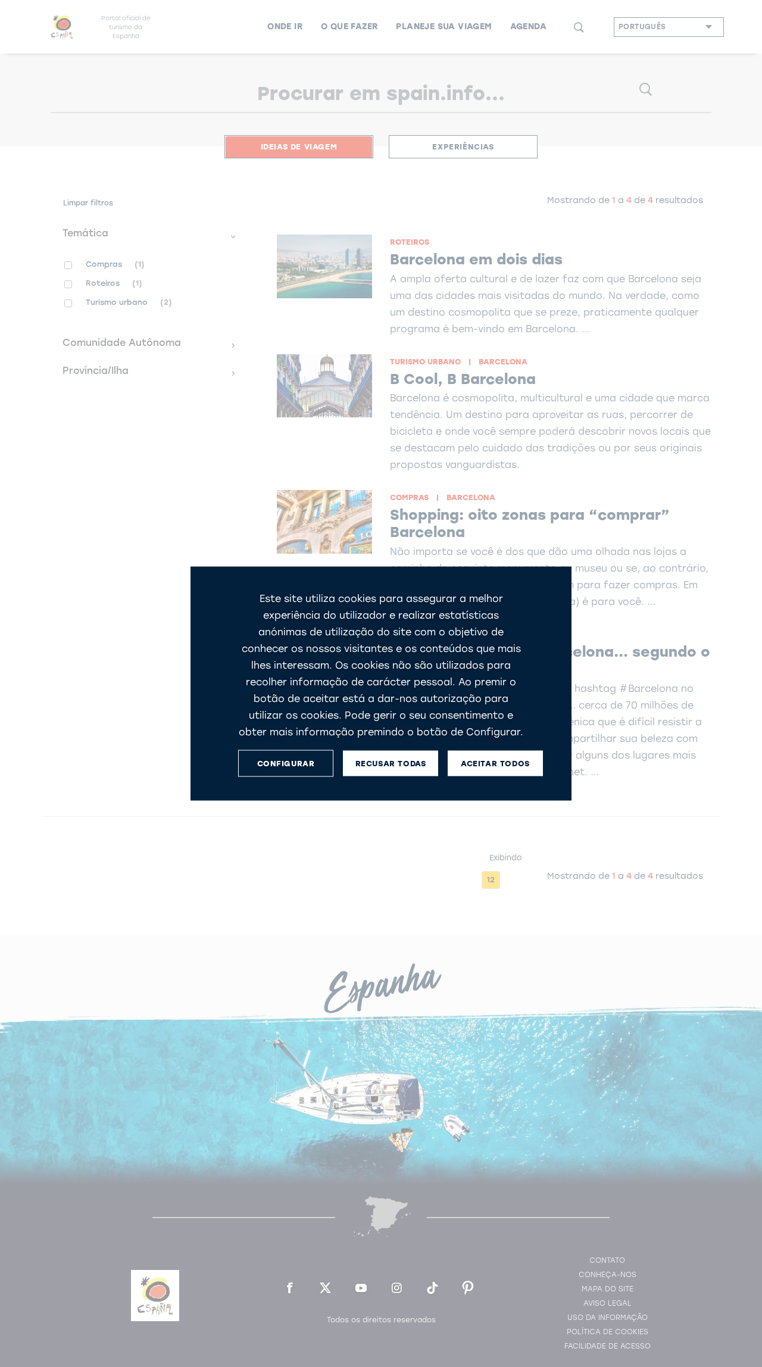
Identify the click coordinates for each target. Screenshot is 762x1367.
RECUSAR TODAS (390, 763)
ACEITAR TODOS (495, 763)
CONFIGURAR (286, 763)
